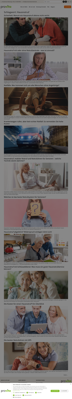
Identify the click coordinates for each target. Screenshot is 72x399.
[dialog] (36, 391)
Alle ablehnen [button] (64, 390)
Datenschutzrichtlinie (16, 390)
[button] (31, 397)
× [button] (70, 384)
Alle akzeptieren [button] (55, 390)
